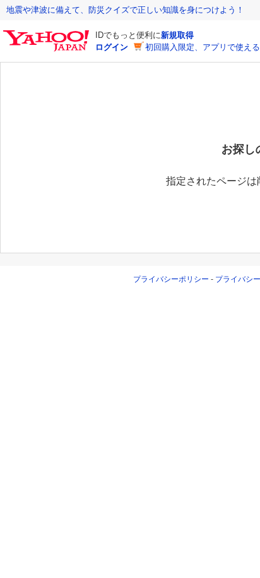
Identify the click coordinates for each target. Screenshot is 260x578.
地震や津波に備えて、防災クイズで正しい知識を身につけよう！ (125, 10)
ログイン (111, 47)
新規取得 (177, 35)
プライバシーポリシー (171, 279)
